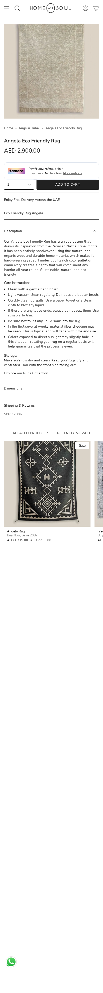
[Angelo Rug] (47, 484)
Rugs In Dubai (29, 128)
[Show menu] (7, 8)
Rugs (27, 373)
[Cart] (96, 8)
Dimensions (13, 388)
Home (8, 128)
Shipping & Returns (19, 405)
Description (13, 231)
